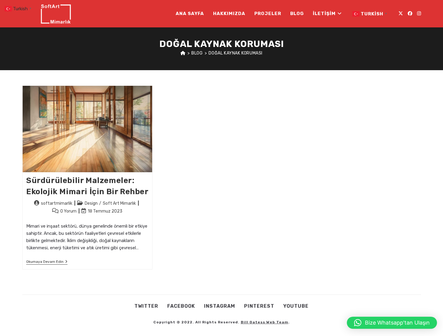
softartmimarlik (56, 203)
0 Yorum (68, 211)
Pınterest (259, 306)
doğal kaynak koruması (235, 53)
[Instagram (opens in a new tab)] (419, 13)
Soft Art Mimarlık (119, 203)
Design (91, 203)
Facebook (181, 306)
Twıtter (146, 306)
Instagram (219, 306)
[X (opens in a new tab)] (400, 13)
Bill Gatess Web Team (264, 322)
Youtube (296, 306)
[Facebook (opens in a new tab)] (410, 13)
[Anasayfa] (183, 53)
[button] (392, 323)
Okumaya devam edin (47, 262)
